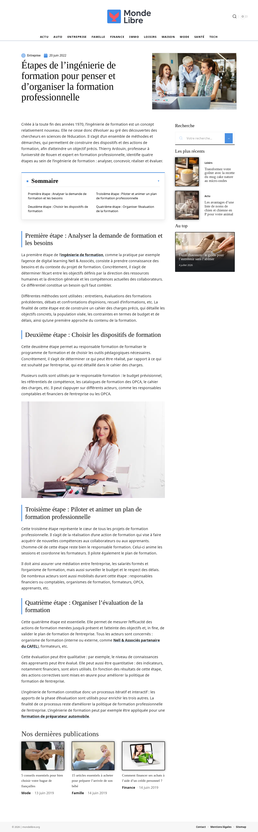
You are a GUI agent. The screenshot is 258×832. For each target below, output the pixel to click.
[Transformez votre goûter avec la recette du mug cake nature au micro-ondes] (187, 172)
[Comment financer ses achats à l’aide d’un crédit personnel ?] (143, 756)
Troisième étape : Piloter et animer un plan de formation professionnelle (126, 196)
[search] (234, 16)
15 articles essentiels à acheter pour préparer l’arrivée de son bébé (92, 780)
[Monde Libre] (129, 16)
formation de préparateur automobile (55, 716)
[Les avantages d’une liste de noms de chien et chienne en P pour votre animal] (187, 205)
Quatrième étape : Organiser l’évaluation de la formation (125, 209)
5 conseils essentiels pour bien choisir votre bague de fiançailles (42, 780)
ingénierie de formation (82, 254)
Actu (207, 196)
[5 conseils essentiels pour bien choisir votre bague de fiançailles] (43, 756)
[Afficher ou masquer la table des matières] (109, 181)
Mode (26, 793)
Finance (128, 787)
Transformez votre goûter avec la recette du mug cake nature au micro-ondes (220, 175)
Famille (78, 793)
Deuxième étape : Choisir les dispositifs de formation (58, 209)
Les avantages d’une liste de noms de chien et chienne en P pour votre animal (219, 208)
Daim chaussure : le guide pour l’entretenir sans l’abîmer (201, 257)
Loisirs (208, 163)
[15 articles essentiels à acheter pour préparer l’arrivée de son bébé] (93, 756)
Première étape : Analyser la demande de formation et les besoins (57, 196)
